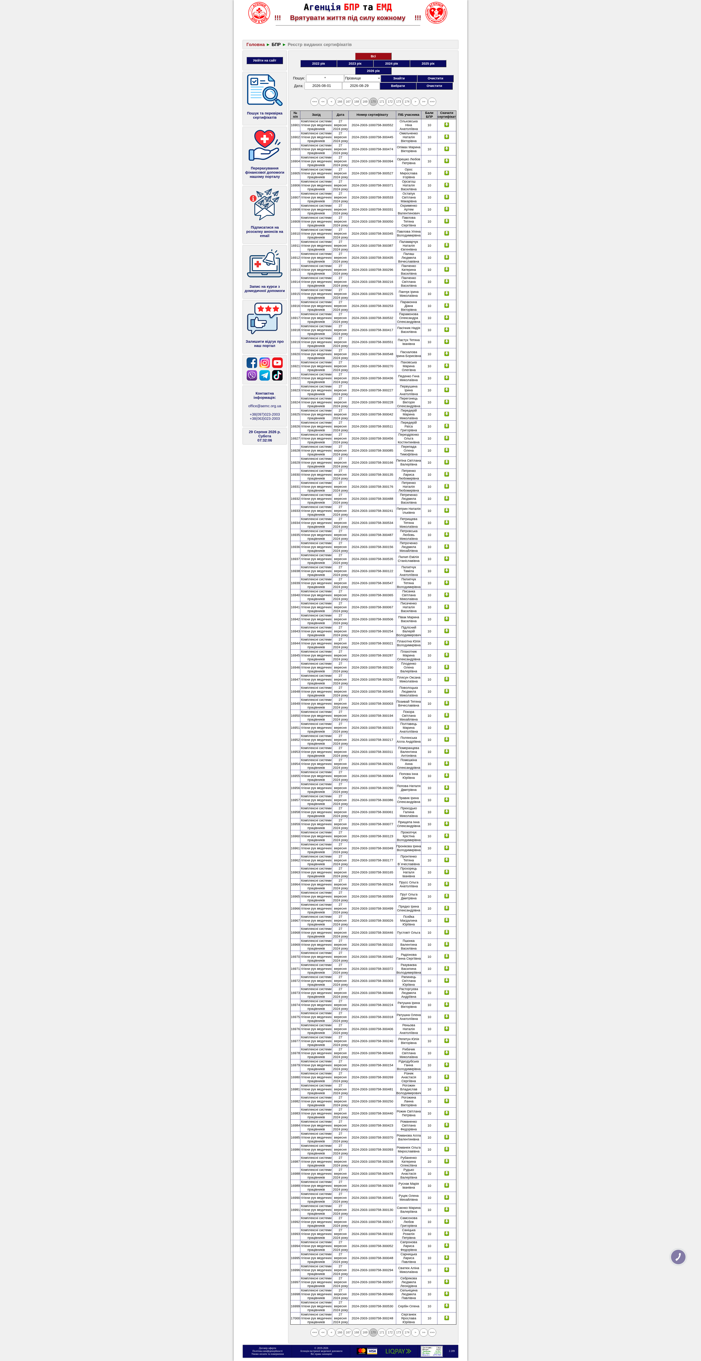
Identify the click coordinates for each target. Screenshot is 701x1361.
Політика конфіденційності (267, 1351)
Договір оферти (267, 1348)
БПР (276, 44)
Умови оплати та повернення (267, 1354)
